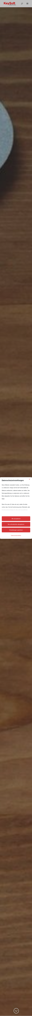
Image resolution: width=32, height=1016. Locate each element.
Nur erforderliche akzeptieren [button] (16, 524)
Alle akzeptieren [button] (16, 518)
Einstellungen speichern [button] (16, 530)
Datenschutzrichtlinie (16, 535)
